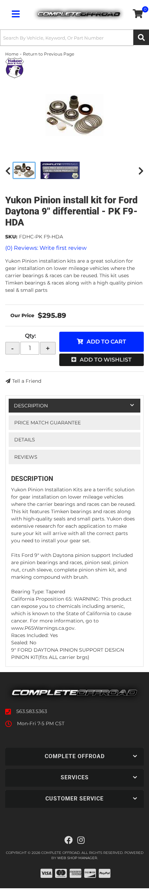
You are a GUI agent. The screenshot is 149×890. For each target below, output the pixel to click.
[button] (74, 37)
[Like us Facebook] (68, 840)
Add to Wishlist (106, 359)
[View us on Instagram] (81, 840)
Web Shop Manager (77, 858)
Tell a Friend (26, 381)
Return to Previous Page (48, 54)
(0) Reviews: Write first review (46, 248)
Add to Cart (106, 341)
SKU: (11, 237)
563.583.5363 (31, 711)
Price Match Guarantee (47, 422)
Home (11, 54)
